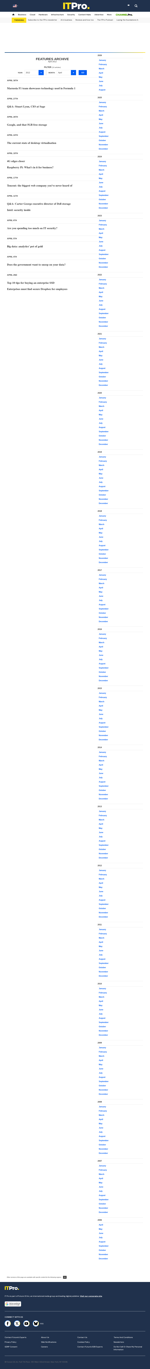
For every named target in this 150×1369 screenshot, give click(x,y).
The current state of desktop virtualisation (31, 143)
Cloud (32, 14)
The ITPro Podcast (105, 20)
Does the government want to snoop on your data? (36, 264)
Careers (44, 1347)
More (109, 14)
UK (65, 1277)
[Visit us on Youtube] (26, 1323)
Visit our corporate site (91, 1296)
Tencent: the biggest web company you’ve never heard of (39, 185)
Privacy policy (10, 1342)
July (101, 86)
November (103, 145)
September (104, 136)
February (103, 64)
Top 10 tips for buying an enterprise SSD (30, 283)
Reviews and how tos (85, 20)
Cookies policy (83, 1342)
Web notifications (48, 1342)
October (102, 140)
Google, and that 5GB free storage (27, 125)
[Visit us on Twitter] (17, 1323)
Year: (20, 73)
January (102, 60)
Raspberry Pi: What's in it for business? (30, 167)
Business (22, 14)
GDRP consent (11, 1347)
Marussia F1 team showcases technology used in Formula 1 (41, 88)
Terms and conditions (123, 1337)
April (101, 73)
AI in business (66, 20)
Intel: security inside (19, 210)
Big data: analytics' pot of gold (25, 246)
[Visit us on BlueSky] (35, 1323)
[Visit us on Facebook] (8, 1323)
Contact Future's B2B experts (90, 1347)
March (101, 69)
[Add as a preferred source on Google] (13, 1304)
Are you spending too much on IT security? (32, 228)
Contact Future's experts (15, 1337)
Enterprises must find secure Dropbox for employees (37, 289)
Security (71, 14)
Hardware (43, 14)
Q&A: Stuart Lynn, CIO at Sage (26, 106)
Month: (52, 73)
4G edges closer (16, 161)
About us (45, 1337)
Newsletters (119, 1342)
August (102, 90)
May (100, 77)
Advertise (98, 14)
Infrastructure (57, 14)
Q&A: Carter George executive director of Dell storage (39, 204)
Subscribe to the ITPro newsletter (42, 20)
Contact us (82, 1337)
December (103, 149)
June (101, 81)
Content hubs (84, 14)
